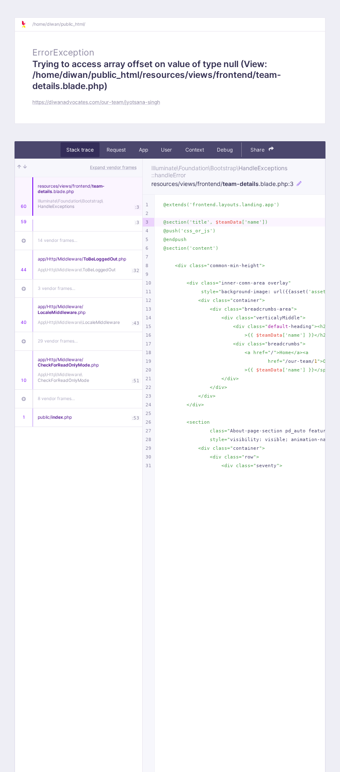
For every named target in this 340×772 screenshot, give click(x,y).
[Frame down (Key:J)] (25, 167)
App (143, 150)
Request (116, 150)
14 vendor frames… (58, 240)
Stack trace (80, 150)
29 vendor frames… (58, 341)
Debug (225, 150)
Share (258, 150)
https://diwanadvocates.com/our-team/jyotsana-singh (96, 102)
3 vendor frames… (56, 288)
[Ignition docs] (26, 24)
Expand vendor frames (113, 167)
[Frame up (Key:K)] (19, 167)
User (166, 150)
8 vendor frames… (56, 398)
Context (194, 150)
